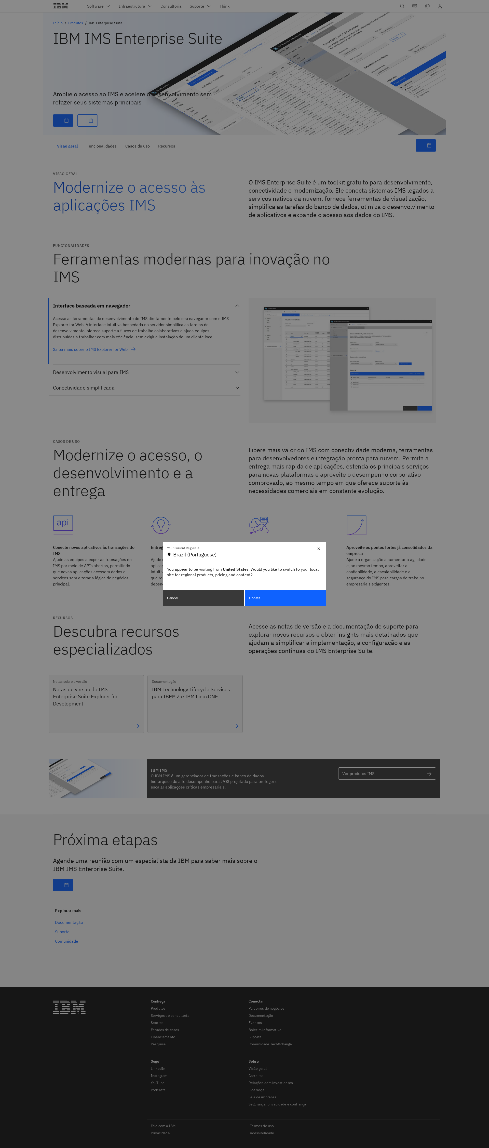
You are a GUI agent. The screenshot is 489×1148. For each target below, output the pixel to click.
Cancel (172, 598)
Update (255, 598)
